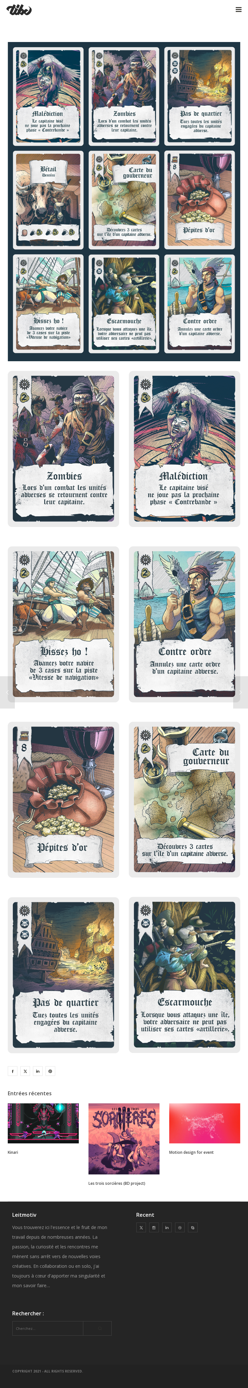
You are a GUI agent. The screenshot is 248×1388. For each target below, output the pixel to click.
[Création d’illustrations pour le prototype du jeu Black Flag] (12, 1071)
